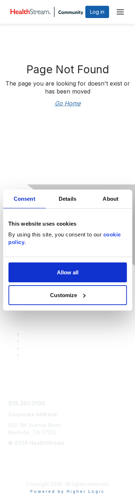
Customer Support (44, 334)
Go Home (68, 103)
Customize (63, 295)
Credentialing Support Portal (56, 355)
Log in (97, 12)
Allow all (67, 272)
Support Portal (40, 341)
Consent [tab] (24, 199)
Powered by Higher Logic (67, 491)
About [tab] (110, 199)
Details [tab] (67, 199)
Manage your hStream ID (52, 348)
